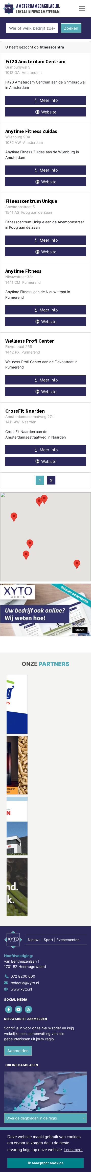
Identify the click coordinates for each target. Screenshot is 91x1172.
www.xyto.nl (21, 989)
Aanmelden (18, 1050)
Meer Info (48, 100)
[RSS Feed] (29, 1009)
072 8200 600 (23, 976)
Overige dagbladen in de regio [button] (31, 1118)
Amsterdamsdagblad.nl (38, 6)
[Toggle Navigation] (82, 8)
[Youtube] (19, 1009)
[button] (30, 544)
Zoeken (71, 28)
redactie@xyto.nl (25, 983)
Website (48, 111)
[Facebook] (9, 1009)
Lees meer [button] (73, 1150)
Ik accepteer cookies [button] (45, 1163)
